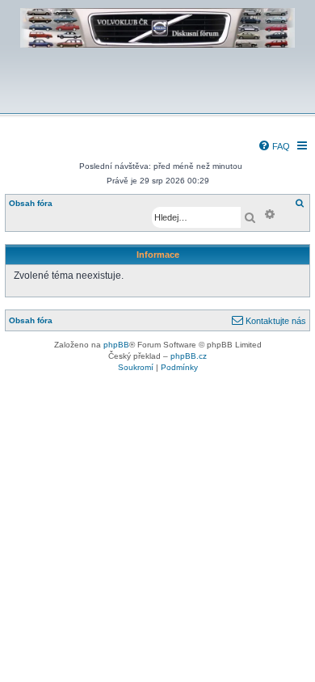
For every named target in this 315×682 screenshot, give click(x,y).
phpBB (116, 344)
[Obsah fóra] (157, 102)
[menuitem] (274, 146)
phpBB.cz (188, 356)
